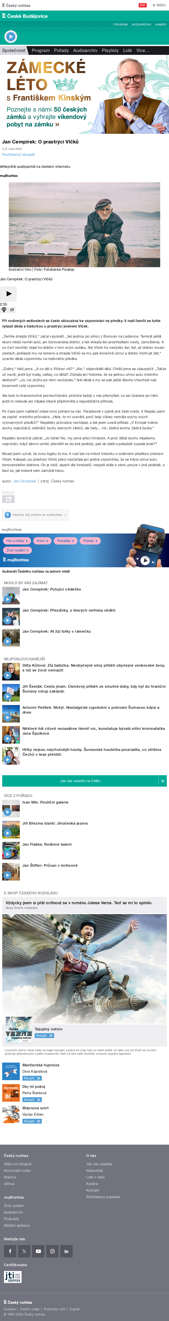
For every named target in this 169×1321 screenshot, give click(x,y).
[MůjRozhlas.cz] (9, 176)
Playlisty (110, 50)
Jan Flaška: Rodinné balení (47, 844)
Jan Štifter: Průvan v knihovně (50, 865)
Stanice (10, 1177)
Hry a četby (15, 541)
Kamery (161, 24)
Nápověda (94, 1171)
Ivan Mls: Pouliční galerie (45, 802)
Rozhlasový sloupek (18, 154)
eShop (9, 1184)
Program (120, 24)
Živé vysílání (16, 550)
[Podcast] (4, 310)
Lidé (127, 50)
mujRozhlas (12, 530)
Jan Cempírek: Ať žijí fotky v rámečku (56, 631)
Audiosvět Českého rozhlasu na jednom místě (36, 571)
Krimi (41, 541)
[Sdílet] (12, 310)
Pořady (61, 50)
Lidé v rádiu (95, 1177)
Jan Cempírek (24, 481)
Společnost (13, 50)
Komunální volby (17, 1171)
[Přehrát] (8, 294)
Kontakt (92, 1190)
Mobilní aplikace (17, 1225)
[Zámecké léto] (84, 94)
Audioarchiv (141, 24)
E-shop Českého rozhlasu (31, 893)
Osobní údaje (30, 1309)
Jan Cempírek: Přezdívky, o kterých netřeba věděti (69, 610)
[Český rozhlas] (16, 5)
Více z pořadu (18, 796)
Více (143, 50)
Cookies (10, 1309)
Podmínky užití (54, 1309)
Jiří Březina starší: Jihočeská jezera (55, 823)
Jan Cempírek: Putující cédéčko (51, 589)
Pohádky (64, 541)
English (75, 1309)
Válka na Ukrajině (17, 1164)
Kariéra (92, 1184)
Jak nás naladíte (99, 1164)
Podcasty (11, 1219)
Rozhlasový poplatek (103, 1197)
